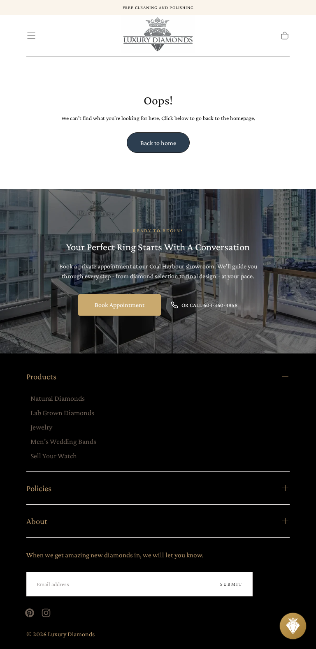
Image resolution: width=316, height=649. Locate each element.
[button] (31, 36)
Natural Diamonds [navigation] (57, 398)
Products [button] (41, 376)
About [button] (36, 521)
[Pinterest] (29, 612)
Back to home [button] (158, 142)
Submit (231, 584)
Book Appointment (119, 304)
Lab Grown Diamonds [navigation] (62, 413)
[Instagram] (46, 612)
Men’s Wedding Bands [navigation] (63, 441)
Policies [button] (38, 488)
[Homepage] (158, 36)
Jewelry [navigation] (41, 427)
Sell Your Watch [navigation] (53, 456)
